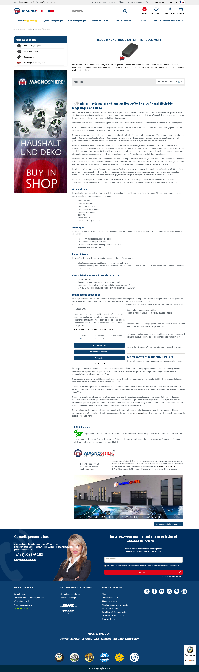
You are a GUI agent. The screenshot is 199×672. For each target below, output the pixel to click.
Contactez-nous (20, 594)
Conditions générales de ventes (114, 612)
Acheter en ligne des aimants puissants (29, 598)
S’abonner (142, 572)
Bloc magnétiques (30, 57)
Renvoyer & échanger (68, 598)
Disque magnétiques (31, 51)
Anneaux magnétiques (32, 46)
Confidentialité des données (113, 615)
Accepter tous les (99, 345)
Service (172, 2)
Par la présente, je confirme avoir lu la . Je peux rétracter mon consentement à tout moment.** (143, 565)
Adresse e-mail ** (112, 558)
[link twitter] (147, 591)
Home (15, 29)
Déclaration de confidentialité (87, 329)
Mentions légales (106, 329)
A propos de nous (109, 619)
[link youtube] (161, 591)
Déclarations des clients (23, 601)
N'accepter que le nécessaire (99, 352)
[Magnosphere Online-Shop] (34, 10)
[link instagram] (169, 591)
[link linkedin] (184, 591)
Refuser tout (99, 358)
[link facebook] (154, 591)
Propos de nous (160, 2)
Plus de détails (99, 363)
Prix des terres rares (110, 608)
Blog (104, 594)
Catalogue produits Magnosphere (168, 524)
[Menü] (194, 646)
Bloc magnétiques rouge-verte (35, 63)
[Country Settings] (182, 2)
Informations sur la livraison (71, 594)
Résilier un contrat (21, 608)
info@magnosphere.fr (26, 2)
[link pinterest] (176, 591)
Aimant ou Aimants (109, 601)
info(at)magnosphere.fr (139, 413)
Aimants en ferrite (26, 29)
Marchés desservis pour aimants (115, 605)
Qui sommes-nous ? (110, 598)
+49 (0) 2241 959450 (47, 2)
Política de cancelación (23, 605)
